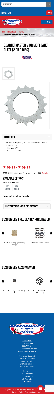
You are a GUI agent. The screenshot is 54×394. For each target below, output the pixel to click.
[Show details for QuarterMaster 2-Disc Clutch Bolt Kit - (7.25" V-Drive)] (40, 233)
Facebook (28, 374)
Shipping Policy (27, 361)
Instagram (28, 376)
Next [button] (51, 233)
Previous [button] (3, 233)
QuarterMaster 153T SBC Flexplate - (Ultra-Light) (14, 292)
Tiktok (28, 381)
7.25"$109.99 (16, 187)
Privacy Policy (17, 392)
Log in (9, 13)
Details (45, 173)
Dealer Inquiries (27, 366)
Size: (5, 182)
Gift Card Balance (27, 364)
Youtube (28, 379)
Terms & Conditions (33, 392)
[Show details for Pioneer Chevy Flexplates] (40, 281)
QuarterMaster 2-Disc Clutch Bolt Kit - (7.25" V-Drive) (39, 244)
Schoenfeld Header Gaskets (14, 243)
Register (4, 13)
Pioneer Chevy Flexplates (40, 291)
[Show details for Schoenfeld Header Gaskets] (14, 233)
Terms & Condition (27, 358)
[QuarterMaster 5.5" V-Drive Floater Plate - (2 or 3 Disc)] (25, 105)
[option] (14, 237)
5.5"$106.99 (7, 187)
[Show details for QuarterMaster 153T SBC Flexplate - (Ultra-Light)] (14, 281)
